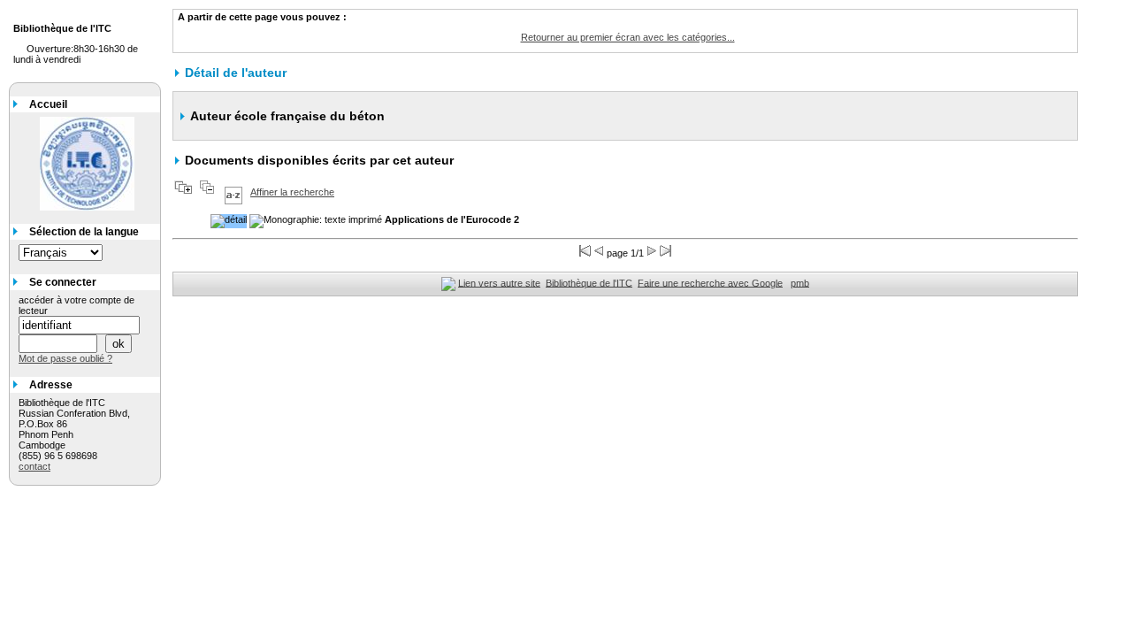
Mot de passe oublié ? (65, 358)
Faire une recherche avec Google (710, 282)
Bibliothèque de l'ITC (589, 282)
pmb (800, 282)
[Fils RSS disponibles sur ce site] (448, 282)
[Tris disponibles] (233, 192)
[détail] (228, 221)
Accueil (48, 104)
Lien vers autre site (499, 282)
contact (34, 466)
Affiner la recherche (292, 192)
